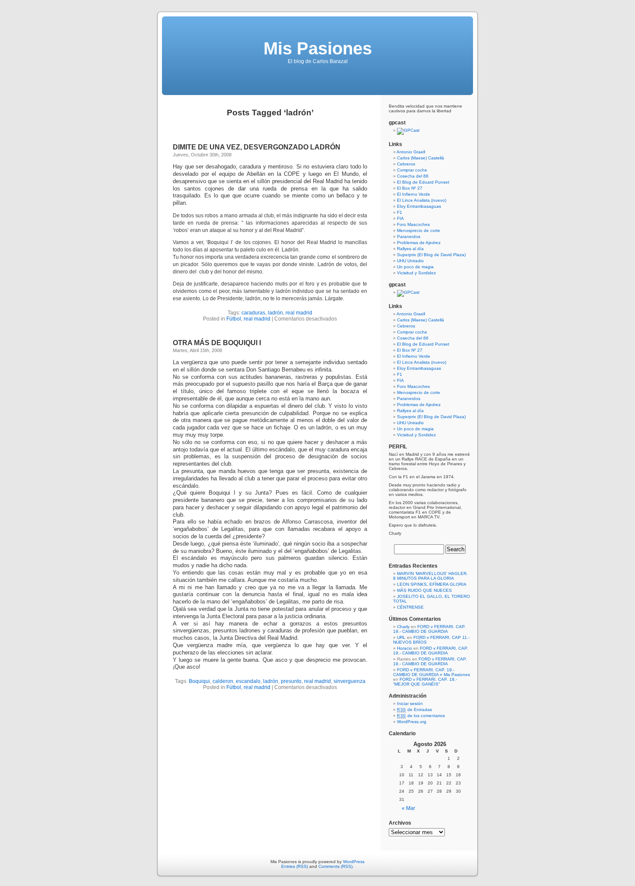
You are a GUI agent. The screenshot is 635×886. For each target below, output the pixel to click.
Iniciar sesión (410, 703)
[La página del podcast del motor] (408, 130)
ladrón (275, 313)
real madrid (299, 313)
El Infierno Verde (413, 194)
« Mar (408, 808)
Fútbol (233, 319)
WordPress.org (411, 721)
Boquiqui (199, 681)
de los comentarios (421, 715)
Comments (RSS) (335, 866)
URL (401, 637)
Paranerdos (408, 236)
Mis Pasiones (318, 48)
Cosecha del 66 (413, 176)
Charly (403, 626)
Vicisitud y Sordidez (416, 272)
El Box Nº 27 (409, 188)
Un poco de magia (415, 266)
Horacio (404, 648)
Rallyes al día (410, 248)
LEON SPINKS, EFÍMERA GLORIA (432, 584)
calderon (223, 681)
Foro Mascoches (413, 224)
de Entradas (414, 709)
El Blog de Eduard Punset (423, 182)
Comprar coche (412, 170)
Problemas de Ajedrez (419, 242)
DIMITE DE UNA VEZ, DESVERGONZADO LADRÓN (256, 147)
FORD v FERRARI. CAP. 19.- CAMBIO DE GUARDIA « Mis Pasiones (431, 672)
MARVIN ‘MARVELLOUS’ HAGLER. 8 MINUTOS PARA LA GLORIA (430, 576)
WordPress (354, 861)
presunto (291, 681)
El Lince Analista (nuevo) (421, 200)
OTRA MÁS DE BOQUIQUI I (217, 342)
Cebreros (406, 164)
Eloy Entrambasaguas (419, 206)
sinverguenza (349, 681)
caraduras (253, 313)
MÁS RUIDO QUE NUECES (424, 590)
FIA (400, 218)
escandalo (248, 681)
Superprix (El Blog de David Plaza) (431, 254)
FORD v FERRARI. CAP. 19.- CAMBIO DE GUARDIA (429, 629)
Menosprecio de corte (418, 230)
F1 (399, 212)
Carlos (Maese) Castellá (420, 158)
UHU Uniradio (410, 260)
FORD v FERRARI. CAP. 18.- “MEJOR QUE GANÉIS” (425, 681)
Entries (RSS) (294, 866)
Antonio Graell (411, 151)
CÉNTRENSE (410, 607)
